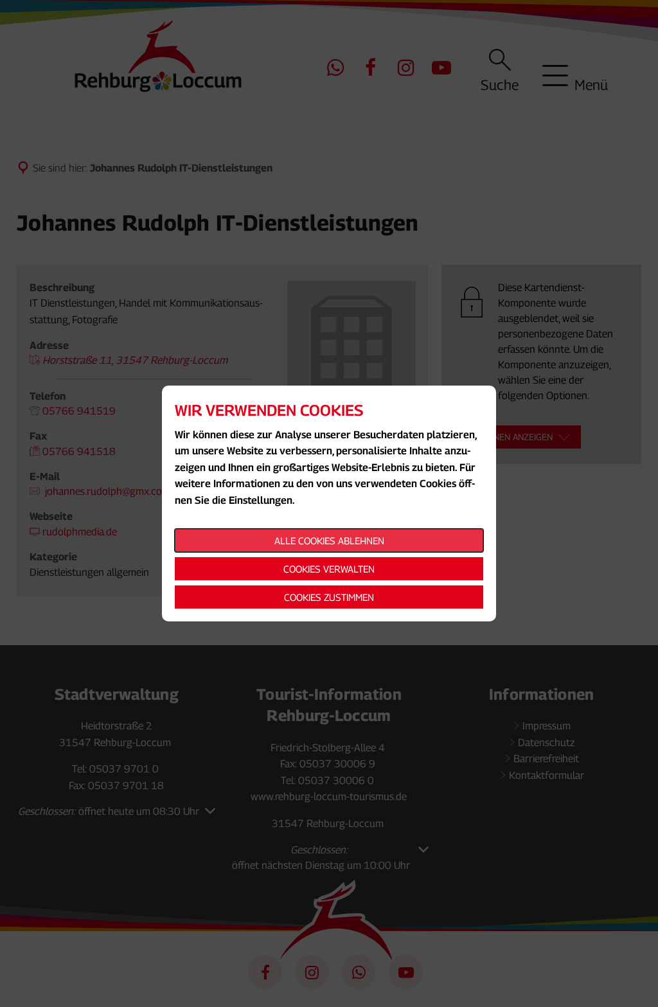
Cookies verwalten (329, 569)
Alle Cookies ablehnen (329, 540)
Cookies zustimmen (329, 597)
